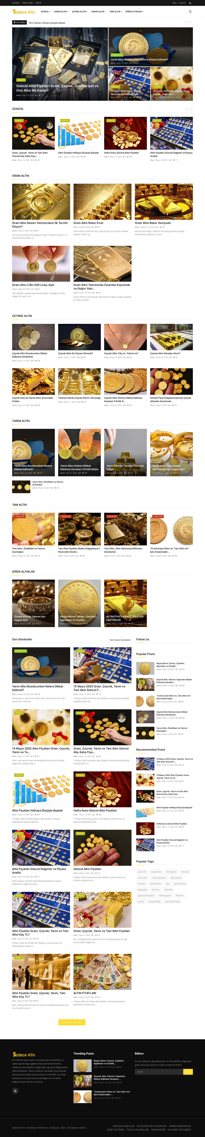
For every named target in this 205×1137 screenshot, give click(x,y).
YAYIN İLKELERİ (158, 1129)
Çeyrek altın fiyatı (172, 901)
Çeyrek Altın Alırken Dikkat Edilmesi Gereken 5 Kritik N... (123, 399)
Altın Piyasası (155, 883)
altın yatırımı (176, 877)
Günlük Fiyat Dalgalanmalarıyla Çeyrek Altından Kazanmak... (170, 399)
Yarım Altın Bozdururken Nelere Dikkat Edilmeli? (139, 59)
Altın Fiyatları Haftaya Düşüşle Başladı (32, 152)
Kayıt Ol (182, 3)
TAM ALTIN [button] (114, 11)
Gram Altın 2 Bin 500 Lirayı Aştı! (33, 285)
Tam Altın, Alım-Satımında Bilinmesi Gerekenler (123, 550)
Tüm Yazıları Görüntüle (120, 640)
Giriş (174, 3)
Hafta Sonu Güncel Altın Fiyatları (44, 22)
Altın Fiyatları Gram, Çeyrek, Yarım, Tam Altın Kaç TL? (38, 994)
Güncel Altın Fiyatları (161, 152)
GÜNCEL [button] (45, 11)
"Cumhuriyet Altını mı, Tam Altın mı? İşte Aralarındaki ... (169, 550)
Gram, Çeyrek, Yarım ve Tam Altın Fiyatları (101, 931)
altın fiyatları (171, 872)
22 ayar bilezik (154, 901)
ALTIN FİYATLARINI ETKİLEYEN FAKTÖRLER (124, 618)
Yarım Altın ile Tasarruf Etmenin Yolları (125, 467)
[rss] (15, 1091)
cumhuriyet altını (159, 877)
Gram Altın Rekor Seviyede (153, 223)
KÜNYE (38, 3)
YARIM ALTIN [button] (97, 11)
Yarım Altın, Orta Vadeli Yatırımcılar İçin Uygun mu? (168, 467)
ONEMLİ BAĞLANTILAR (180, 1126)
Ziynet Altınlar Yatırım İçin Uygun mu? (29, 618)
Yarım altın (142, 877)
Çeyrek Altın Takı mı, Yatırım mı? (121, 353)
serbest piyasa (165, 895)
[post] (60, 64)
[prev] (186, 22)
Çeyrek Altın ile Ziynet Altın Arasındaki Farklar (32, 399)
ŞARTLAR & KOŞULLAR (123, 1126)
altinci (113, 63)
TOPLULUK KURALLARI (138, 1129)
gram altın (142, 872)
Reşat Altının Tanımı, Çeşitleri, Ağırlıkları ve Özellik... (78, 618)
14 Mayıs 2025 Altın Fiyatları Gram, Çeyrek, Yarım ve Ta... (41, 750)
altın (168, 883)
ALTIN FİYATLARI (84, 993)
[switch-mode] (191, 3)
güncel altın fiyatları (146, 895)
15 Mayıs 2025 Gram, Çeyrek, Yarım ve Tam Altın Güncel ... (126, 92)
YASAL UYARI (27, 3)
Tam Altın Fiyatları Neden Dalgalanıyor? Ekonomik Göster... (79, 550)
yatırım (141, 901)
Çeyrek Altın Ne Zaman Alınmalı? (75, 353)
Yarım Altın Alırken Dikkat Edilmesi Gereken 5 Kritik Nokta (79, 467)
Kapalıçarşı (142, 889)
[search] (190, 11)
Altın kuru (156, 889)
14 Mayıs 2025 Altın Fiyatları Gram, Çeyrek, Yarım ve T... (171, 92)
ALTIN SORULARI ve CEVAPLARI (151, 1126)
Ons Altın (185, 872)
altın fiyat (169, 889)
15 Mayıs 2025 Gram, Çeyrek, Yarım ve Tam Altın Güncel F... (99, 688)
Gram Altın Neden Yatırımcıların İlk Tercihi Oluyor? (39, 224)
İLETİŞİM (15, 3)
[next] (191, 22)
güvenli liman (179, 883)
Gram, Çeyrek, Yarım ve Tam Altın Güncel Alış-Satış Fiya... (101, 750)
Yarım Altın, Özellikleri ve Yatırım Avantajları (47, 483)
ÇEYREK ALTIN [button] (79, 11)
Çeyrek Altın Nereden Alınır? (165, 353)
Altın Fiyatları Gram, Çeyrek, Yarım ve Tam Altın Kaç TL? (40, 932)
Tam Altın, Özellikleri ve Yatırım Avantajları (28, 550)
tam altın (141, 883)
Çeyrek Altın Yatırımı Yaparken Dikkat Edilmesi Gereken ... (174, 680)
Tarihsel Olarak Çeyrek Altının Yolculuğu (79, 397)
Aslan (18, 95)
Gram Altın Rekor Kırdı (88, 223)
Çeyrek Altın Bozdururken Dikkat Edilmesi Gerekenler (29, 355)
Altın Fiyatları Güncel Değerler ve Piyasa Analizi (125, 154)
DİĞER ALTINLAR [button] (134, 11)
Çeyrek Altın (156, 872)
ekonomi (179, 895)
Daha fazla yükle (70, 1022)
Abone (188, 1071)
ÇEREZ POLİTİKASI (115, 1129)
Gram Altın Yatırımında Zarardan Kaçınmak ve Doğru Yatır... (101, 286)
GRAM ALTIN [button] (60, 11)
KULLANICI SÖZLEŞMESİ (179, 1129)
